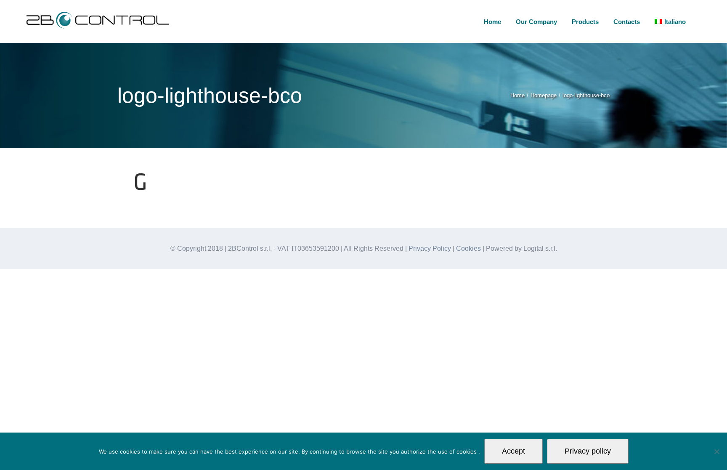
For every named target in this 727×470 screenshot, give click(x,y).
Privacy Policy (430, 248)
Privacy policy (588, 451)
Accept (513, 451)
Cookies (468, 248)
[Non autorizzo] (716, 451)
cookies (467, 451)
